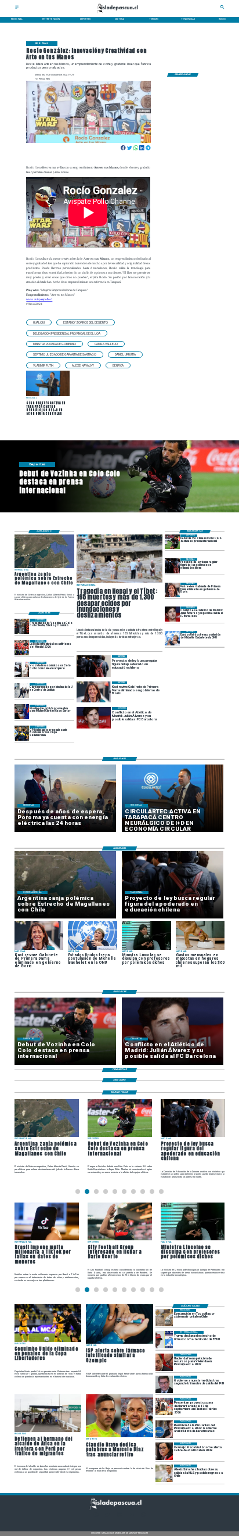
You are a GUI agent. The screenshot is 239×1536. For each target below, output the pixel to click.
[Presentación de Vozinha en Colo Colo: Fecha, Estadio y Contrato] (22, 626)
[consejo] (164, 1451)
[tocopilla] (164, 1317)
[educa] (172, 565)
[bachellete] (172, 638)
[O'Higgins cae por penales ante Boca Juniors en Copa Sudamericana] (22, 733)
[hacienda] (164, 1362)
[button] (39, 323)
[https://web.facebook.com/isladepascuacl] (95, 1516)
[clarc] (22, 712)
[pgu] (164, 1429)
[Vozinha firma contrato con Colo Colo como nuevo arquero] (22, 669)
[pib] (164, 1384)
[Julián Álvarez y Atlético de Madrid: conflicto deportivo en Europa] (172, 613)
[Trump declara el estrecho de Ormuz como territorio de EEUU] (164, 1339)
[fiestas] (164, 1406)
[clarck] (22, 690)
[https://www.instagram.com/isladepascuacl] (119, 1516)
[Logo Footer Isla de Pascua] (118, 1509)
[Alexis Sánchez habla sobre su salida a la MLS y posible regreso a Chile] (164, 1473)
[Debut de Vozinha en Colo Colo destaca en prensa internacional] (172, 541)
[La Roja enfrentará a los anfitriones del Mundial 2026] (22, 647)
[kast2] (172, 590)
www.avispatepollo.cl (39, 299)
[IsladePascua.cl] (17, 8)
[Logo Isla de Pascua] (120, 13)
